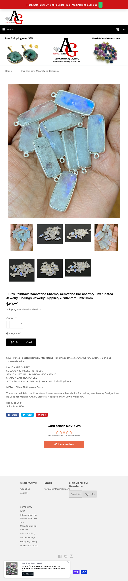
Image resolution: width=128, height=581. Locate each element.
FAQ (22, 510)
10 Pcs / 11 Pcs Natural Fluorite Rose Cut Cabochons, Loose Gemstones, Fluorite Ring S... (43, 568)
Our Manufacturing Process (28, 526)
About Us (25, 488)
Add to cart (28, 574)
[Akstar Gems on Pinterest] (66, 556)
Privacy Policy (27, 533)
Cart (123, 29)
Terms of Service (29, 545)
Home (8, 71)
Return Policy (27, 537)
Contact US (26, 506)
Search (24, 493)
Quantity (11, 318)
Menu (10, 29)
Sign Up (89, 494)
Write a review (64, 444)
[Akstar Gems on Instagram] (71, 556)
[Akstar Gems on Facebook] (60, 556)
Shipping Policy (28, 541)
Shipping (11, 309)
